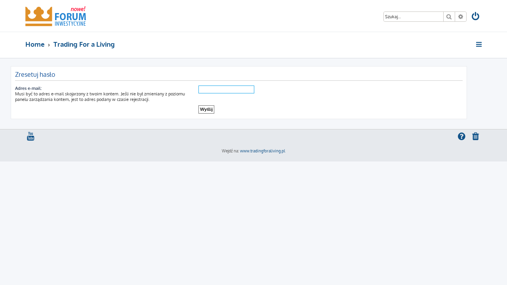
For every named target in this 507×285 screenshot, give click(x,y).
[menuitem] (476, 17)
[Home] (55, 16)
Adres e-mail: (28, 88)
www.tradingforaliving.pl (262, 150)
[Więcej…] (479, 44)
